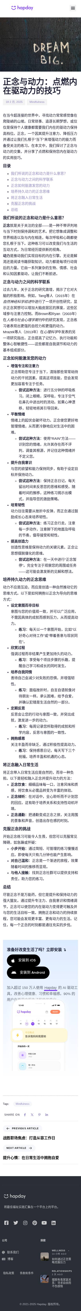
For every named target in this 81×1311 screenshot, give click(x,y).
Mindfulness (36, 101)
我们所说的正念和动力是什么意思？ (39, 174)
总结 (14, 210)
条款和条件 (27, 1273)
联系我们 (13, 1252)
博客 (10, 1259)
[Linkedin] (53, 1222)
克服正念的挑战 (23, 204)
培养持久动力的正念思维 (30, 192)
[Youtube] (44, 1222)
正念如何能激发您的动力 (30, 186)
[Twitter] (15, 1222)
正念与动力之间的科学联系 (32, 180)
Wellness (58, 1250)
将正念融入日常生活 (27, 198)
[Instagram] (25, 1222)
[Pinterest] (34, 1222)
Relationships (62, 1271)
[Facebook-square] (6, 1222)
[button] (73, 8)
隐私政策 (8, 1273)
